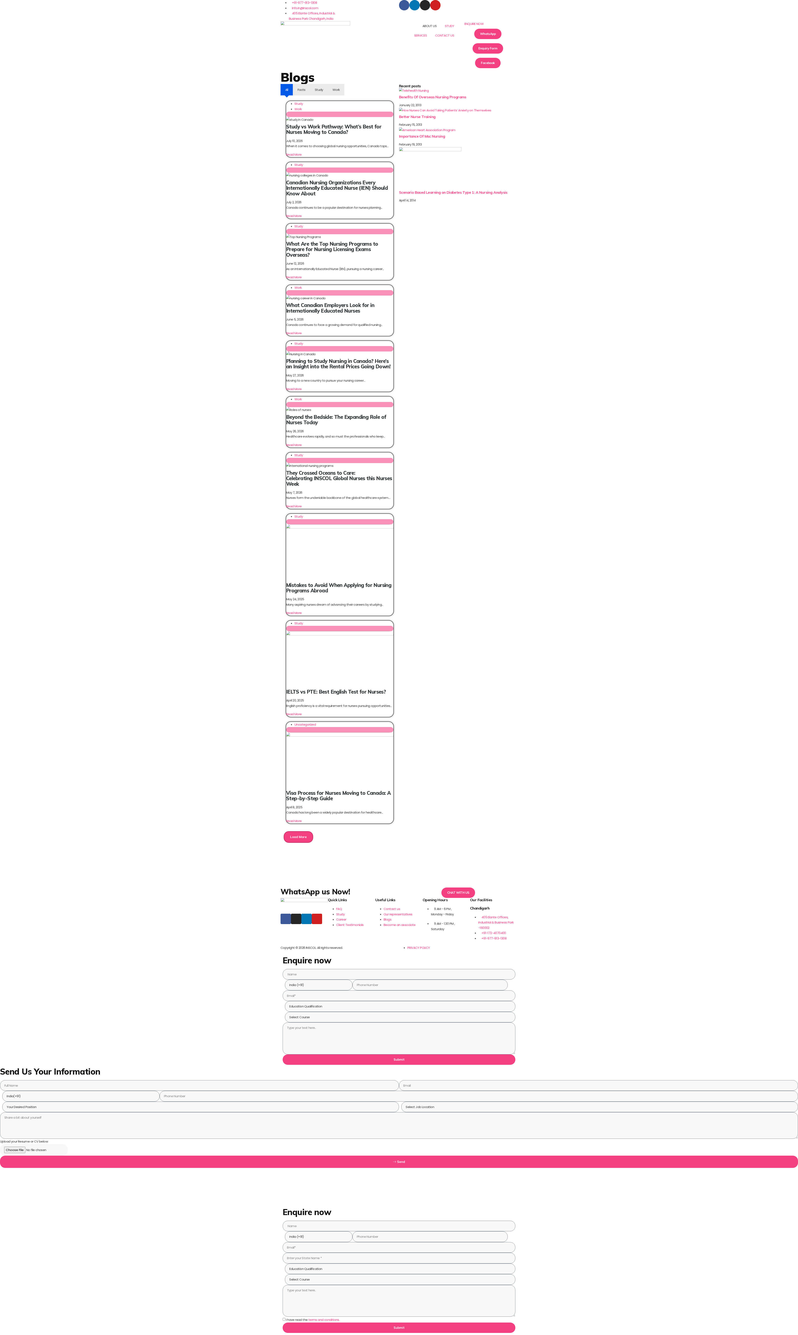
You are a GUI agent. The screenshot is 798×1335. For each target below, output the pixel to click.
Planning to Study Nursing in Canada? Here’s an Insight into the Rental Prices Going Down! (338, 364)
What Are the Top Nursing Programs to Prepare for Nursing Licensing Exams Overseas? (332, 249)
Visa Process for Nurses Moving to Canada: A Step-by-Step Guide (338, 795)
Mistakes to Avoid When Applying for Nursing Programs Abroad (338, 588)
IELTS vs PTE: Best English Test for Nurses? (336, 692)
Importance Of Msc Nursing (422, 136)
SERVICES (420, 35)
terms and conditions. (324, 1320)
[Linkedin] (414, 5)
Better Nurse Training (417, 116)
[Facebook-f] (286, 919)
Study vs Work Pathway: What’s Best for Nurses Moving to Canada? (333, 129)
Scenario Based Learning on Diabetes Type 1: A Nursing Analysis (453, 192)
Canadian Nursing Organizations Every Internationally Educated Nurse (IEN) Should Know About (337, 188)
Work (298, 109)
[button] (487, 24)
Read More (294, 154)
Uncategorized (305, 724)
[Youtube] (435, 5)
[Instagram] (425, 5)
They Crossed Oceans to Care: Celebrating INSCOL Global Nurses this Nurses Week (339, 478)
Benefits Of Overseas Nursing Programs (432, 97)
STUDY (449, 26)
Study (298, 103)
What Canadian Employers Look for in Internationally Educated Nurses (330, 308)
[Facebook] (404, 5)
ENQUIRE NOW (474, 24)
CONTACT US (444, 35)
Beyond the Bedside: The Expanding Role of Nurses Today (336, 419)
